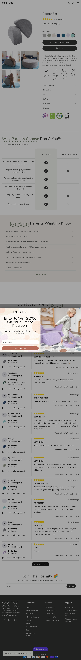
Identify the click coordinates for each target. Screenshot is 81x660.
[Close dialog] (80, 308)
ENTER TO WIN (20, 348)
